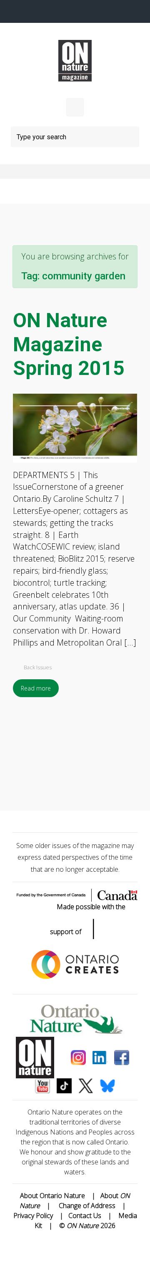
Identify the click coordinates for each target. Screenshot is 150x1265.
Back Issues (38, 667)
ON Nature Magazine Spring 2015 (69, 344)
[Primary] (75, 107)
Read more (36, 688)
